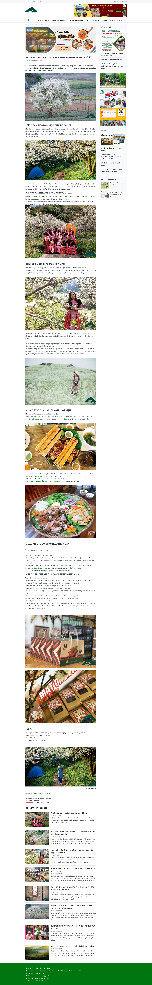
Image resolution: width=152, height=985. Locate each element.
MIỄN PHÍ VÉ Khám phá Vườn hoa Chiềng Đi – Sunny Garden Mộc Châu (112, 66)
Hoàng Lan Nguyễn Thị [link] (39, 419)
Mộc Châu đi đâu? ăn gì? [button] (41, 20)
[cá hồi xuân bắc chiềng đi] (61, 40)
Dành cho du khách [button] (59, 20)
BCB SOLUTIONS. (41, 981)
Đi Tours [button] (96, 20)
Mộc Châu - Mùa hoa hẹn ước (111, 60)
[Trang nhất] (28, 20)
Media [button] (88, 20)
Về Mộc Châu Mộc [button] (108, 20)
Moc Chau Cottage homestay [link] (40, 568)
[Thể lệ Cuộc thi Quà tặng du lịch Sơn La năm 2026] (113, 41)
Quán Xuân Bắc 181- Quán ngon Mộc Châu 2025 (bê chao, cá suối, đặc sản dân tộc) (112, 156)
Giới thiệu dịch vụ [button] (76, 20)
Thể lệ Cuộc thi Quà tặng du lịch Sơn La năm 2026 (112, 54)
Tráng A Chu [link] (34, 560)
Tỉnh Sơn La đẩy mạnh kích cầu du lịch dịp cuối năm (73, 946)
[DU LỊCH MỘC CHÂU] (31, 10)
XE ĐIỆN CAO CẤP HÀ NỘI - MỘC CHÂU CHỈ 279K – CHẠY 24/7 (112, 170)
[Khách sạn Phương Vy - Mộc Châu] (113, 139)
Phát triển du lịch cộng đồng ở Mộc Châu (69, 813)
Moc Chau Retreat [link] (78, 565)
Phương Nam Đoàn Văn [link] (41, 476)
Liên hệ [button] (119, 20)
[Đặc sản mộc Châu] (100, 10)
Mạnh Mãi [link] (42, 474)
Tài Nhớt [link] (64, 419)
